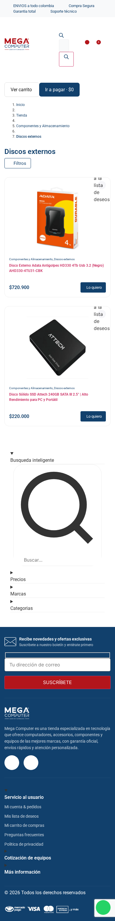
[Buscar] (66, 59)
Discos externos (64, 259)
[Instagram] (11, 762)
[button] (104, 45)
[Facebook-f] (31, 762)
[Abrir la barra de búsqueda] (61, 36)
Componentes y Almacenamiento (31, 259)
